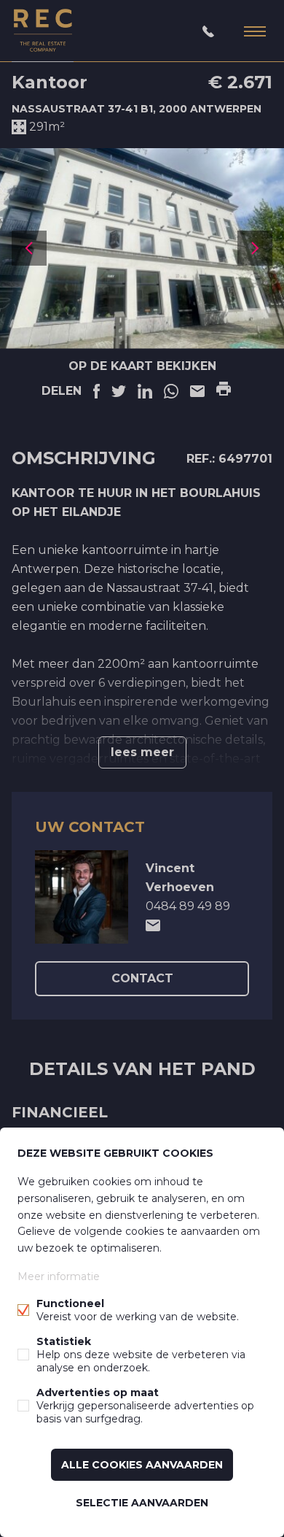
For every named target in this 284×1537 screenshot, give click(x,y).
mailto (153, 925)
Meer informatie (58, 1276)
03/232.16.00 (208, 31)
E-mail (197, 391)
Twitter (118, 391)
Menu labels (254, 31)
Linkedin (145, 391)
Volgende (254, 248)
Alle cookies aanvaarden (142, 1464)
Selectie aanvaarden (142, 1502)
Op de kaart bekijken (142, 366)
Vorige (29, 248)
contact (142, 978)
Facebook (96, 391)
